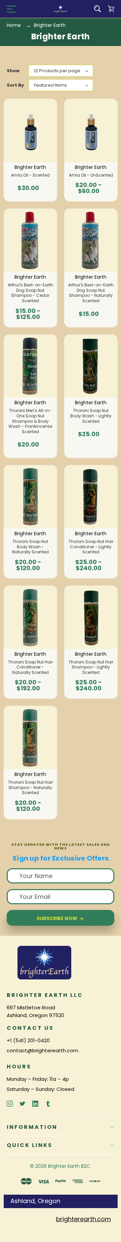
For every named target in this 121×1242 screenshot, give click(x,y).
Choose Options (90, 191)
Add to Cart (28, 191)
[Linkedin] (35, 1104)
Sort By (15, 85)
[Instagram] (10, 1104)
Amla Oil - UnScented (91, 175)
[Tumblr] (48, 1104)
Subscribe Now (57, 918)
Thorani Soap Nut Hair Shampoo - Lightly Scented (91, 667)
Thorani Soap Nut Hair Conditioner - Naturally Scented (30, 667)
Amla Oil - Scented (30, 175)
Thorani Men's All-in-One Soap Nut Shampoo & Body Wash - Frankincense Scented (30, 421)
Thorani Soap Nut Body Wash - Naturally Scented (30, 547)
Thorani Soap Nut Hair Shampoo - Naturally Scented (30, 787)
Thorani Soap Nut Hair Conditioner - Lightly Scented (91, 547)
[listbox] (61, 71)
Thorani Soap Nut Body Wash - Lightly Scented (91, 416)
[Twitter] (22, 1104)
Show (13, 70)
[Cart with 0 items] (111, 8)
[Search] (97, 8)
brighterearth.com (83, 1219)
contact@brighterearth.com (42, 1050)
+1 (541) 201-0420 (28, 1040)
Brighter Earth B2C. (69, 1166)
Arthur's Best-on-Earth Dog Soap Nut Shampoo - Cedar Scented (30, 292)
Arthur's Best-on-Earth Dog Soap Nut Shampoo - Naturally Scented (91, 292)
